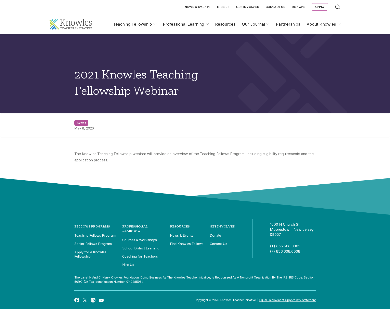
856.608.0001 (288, 246)
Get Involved (247, 7)
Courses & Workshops (139, 240)
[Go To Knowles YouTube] (101, 299)
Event (81, 123)
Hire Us (223, 7)
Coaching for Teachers (140, 256)
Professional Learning (183, 24)
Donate (298, 7)
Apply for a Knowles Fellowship (90, 254)
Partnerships (288, 24)
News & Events (197, 7)
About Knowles (321, 24)
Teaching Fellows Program (95, 235)
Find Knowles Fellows (186, 244)
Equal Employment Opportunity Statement (287, 300)
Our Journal (253, 24)
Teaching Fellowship (132, 24)
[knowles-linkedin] (93, 300)
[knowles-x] (84, 300)
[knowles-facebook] (76, 299)
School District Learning (140, 248)
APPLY (319, 7)
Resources (225, 24)
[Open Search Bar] (337, 7)
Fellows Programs (92, 226)
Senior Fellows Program (93, 244)
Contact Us (275, 7)
